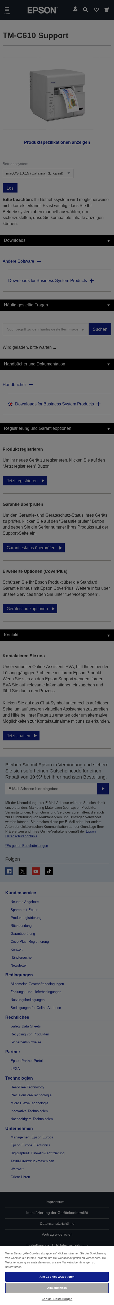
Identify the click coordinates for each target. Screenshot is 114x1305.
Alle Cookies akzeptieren (57, 1276)
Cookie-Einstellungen (57, 1298)
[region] (57, 1275)
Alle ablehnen (57, 1287)
